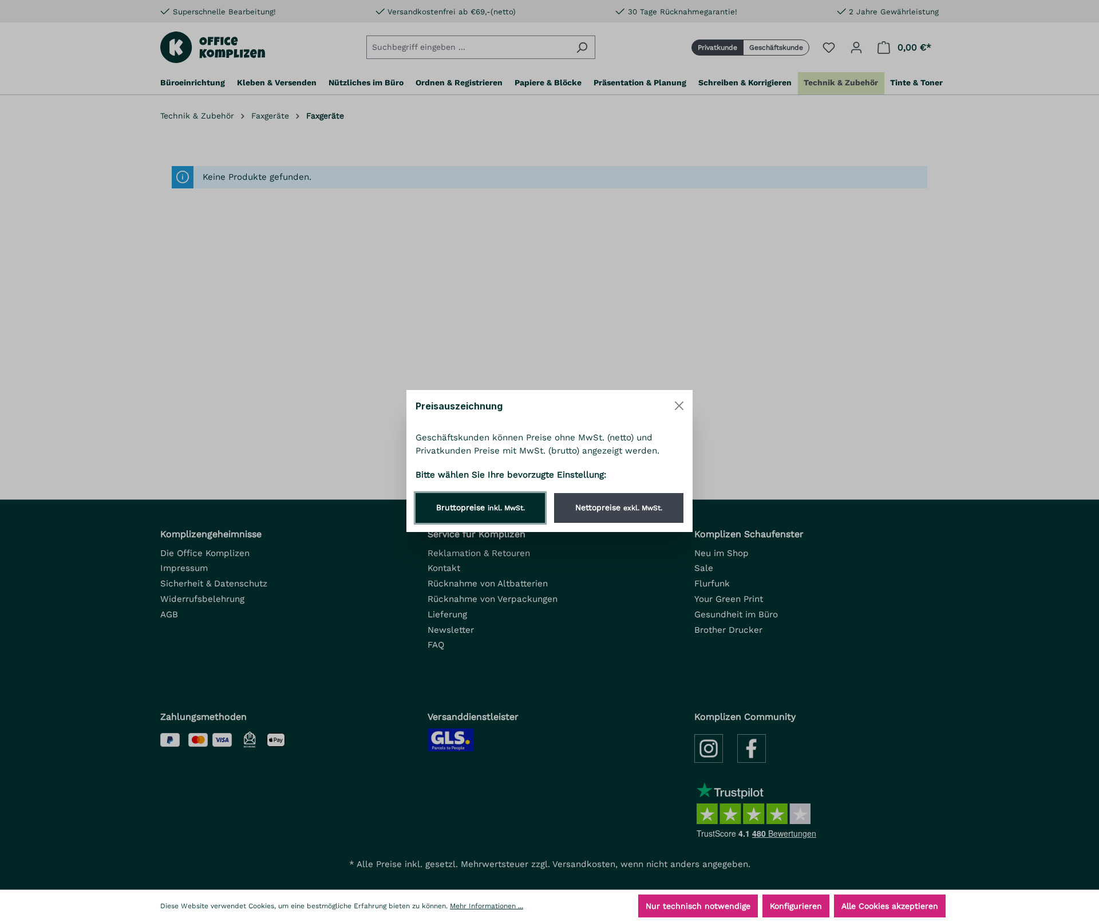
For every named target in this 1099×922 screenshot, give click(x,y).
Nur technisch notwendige (698, 906)
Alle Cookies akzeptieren (889, 906)
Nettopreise (618, 507)
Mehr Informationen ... (486, 906)
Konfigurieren (796, 906)
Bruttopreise (480, 507)
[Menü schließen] (679, 406)
